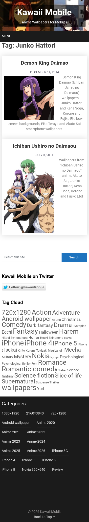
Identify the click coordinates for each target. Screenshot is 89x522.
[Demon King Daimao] (29, 97)
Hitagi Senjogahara (15, 338)
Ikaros (68, 338)
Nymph (54, 357)
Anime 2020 (46, 423)
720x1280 (16, 312)
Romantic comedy (30, 369)
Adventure (66, 312)
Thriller (54, 382)
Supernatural (18, 381)
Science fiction (34, 375)
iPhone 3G (60, 451)
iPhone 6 (49, 460)
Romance (52, 362)
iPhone (13, 343)
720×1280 (58, 413)
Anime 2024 (36, 441)
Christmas (71, 319)
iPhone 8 (8, 469)
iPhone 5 (65, 343)
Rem (34, 363)
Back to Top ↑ (44, 517)
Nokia (41, 356)
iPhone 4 (38, 343)
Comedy (14, 325)
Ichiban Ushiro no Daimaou (44, 146)
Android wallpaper (26, 318)
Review (57, 469)
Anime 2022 (36, 432)
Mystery (22, 357)
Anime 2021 (11, 432)
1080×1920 (10, 413)
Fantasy (25, 331)
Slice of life (68, 376)
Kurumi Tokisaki (36, 350)
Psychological (72, 357)
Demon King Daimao (44, 63)
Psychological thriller (16, 363)
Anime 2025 (11, 451)
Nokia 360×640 (33, 469)
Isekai (10, 350)
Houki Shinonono (51, 338)
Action (41, 312)
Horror (33, 337)
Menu (6, 36)
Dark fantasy (40, 325)
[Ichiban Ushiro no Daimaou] (29, 195)
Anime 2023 (11, 441)
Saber (62, 370)
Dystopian (79, 326)
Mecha (72, 350)
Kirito (21, 350)
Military (7, 357)
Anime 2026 (36, 451)
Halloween (48, 332)
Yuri (40, 388)
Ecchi (7, 332)
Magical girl (56, 350)
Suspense (42, 382)
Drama (63, 324)
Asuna (56, 320)
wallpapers (19, 387)
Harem (69, 331)
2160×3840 (35, 413)
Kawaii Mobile (44, 12)
